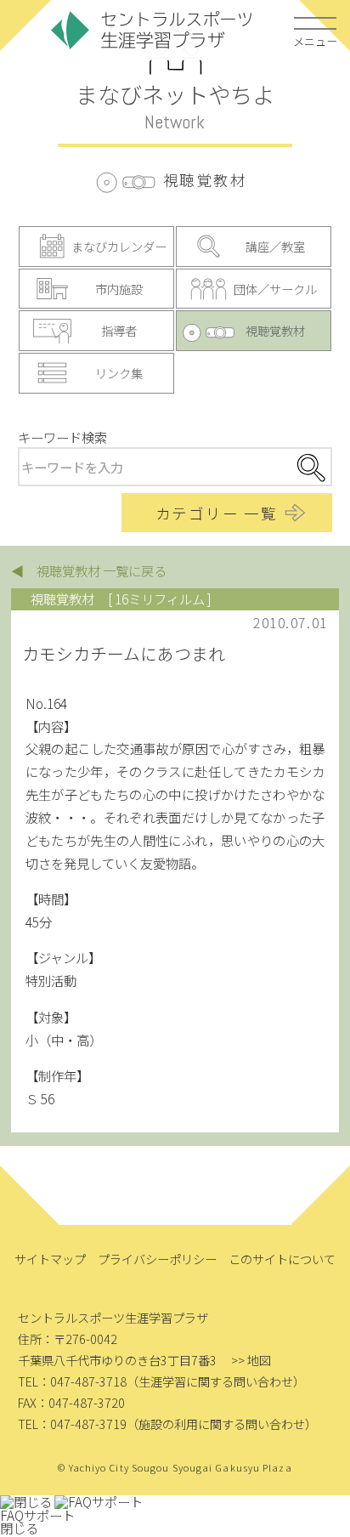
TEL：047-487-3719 (72, 1423)
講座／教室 (275, 246)
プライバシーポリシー (157, 1259)
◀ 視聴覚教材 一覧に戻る (89, 570)
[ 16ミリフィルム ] (160, 598)
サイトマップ (50, 1259)
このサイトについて (282, 1259)
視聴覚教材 (275, 330)
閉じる (19, 1527)
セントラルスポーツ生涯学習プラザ (151, 30)
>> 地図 (251, 1360)
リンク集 (119, 373)
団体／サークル (275, 289)
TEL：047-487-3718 (72, 1381)
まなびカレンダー (119, 246)
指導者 (119, 330)
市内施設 (119, 289)
